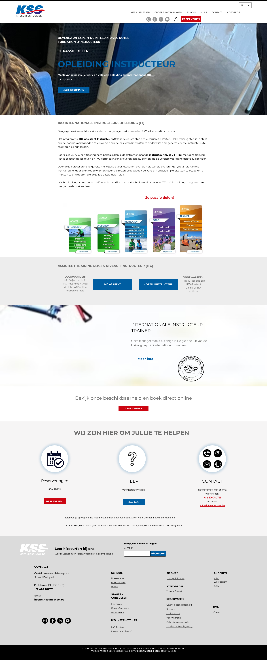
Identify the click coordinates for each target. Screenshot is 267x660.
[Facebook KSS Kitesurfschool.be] (155, 19)
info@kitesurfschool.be (49, 599)
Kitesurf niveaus (120, 608)
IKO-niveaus (117, 612)
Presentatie (117, 578)
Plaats (114, 586)
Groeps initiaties (175, 578)
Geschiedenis (118, 582)
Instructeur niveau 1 (121, 631)
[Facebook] (53, 621)
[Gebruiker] (176, 19)
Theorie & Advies (175, 591)
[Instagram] (45, 621)
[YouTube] (167, 19)
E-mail (128, 548)
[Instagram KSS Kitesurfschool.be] (148, 19)
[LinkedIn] (161, 19)
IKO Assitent (118, 627)
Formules (116, 604)
